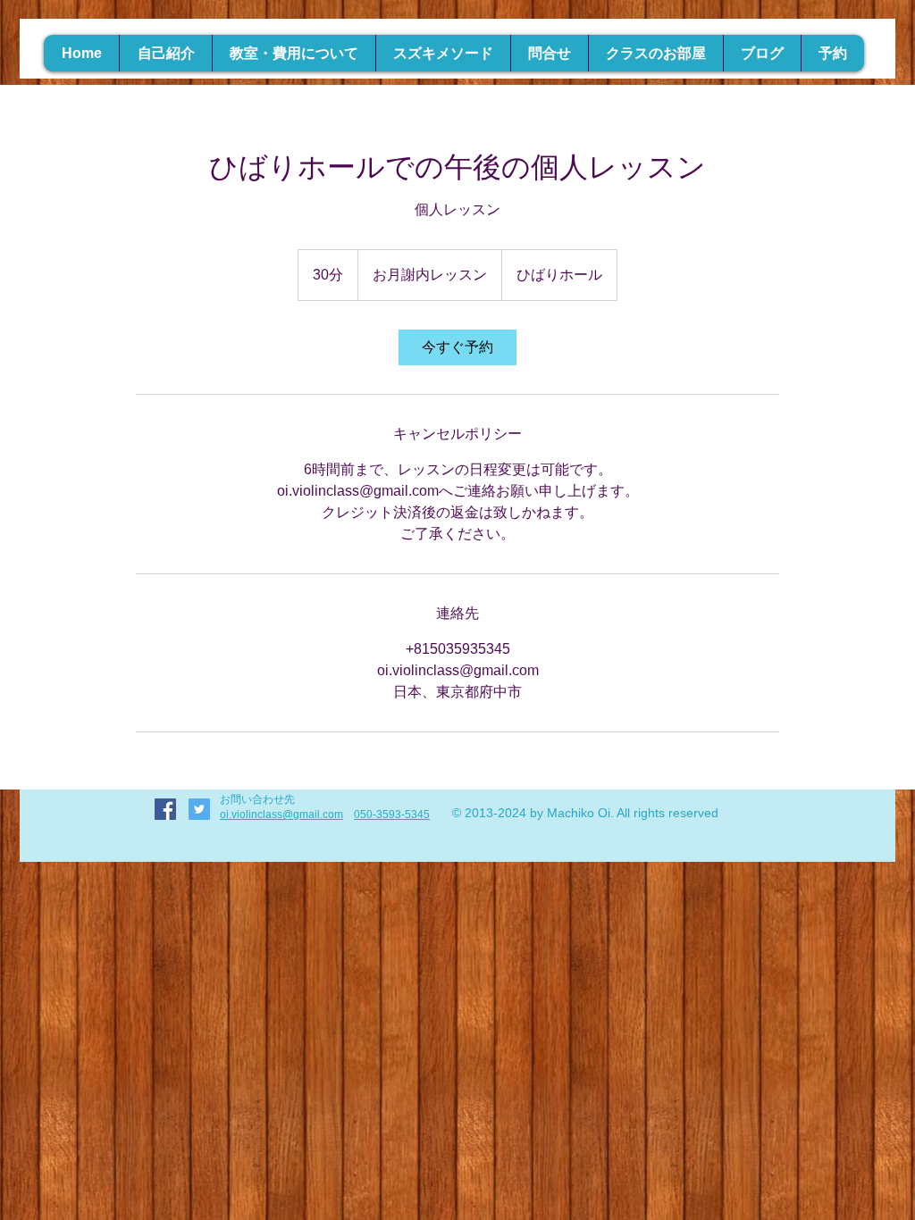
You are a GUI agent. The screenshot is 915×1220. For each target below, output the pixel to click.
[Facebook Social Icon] (165, 809)
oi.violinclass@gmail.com (281, 814)
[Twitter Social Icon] (199, 809)
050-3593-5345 (392, 814)
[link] (457, 347)
